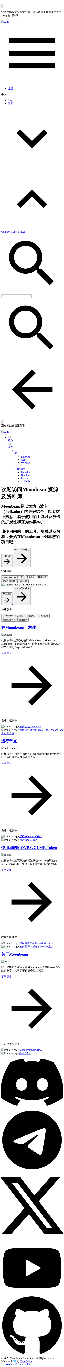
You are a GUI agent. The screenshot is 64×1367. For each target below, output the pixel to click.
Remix (24, 478)
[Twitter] (32, 1239)
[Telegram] (32, 1169)
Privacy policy (22, 1364)
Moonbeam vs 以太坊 (13, 577)
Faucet (21, 231)
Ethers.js (25, 456)
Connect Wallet (9, 231)
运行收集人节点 (28, 839)
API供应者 (43, 615)
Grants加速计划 (21, 549)
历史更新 (23, 581)
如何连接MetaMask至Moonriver (36, 943)
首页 (10, 440)
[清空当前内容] (2, 422)
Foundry (25, 472)
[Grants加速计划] (22, 565)
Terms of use (8, 1364)
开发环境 (19, 469)
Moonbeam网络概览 (30, 1049)
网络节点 (42, 577)
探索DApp (25, 1053)
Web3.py (25, 462)
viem (23, 459)
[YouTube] (32, 1294)
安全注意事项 (9, 581)
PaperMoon (26, 1361)
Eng (10, 100)
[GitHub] (32, 1355)
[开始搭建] (7, 565)
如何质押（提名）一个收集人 (36, 946)
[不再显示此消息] (2, 6)
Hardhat (25, 475)
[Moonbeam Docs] (5, 21)
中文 (10, 103)
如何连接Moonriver (30, 726)
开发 (10, 88)
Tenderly (25, 481)
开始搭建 (7, 556)
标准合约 (30, 577)
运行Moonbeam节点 (30, 836)
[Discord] (32, 1108)
